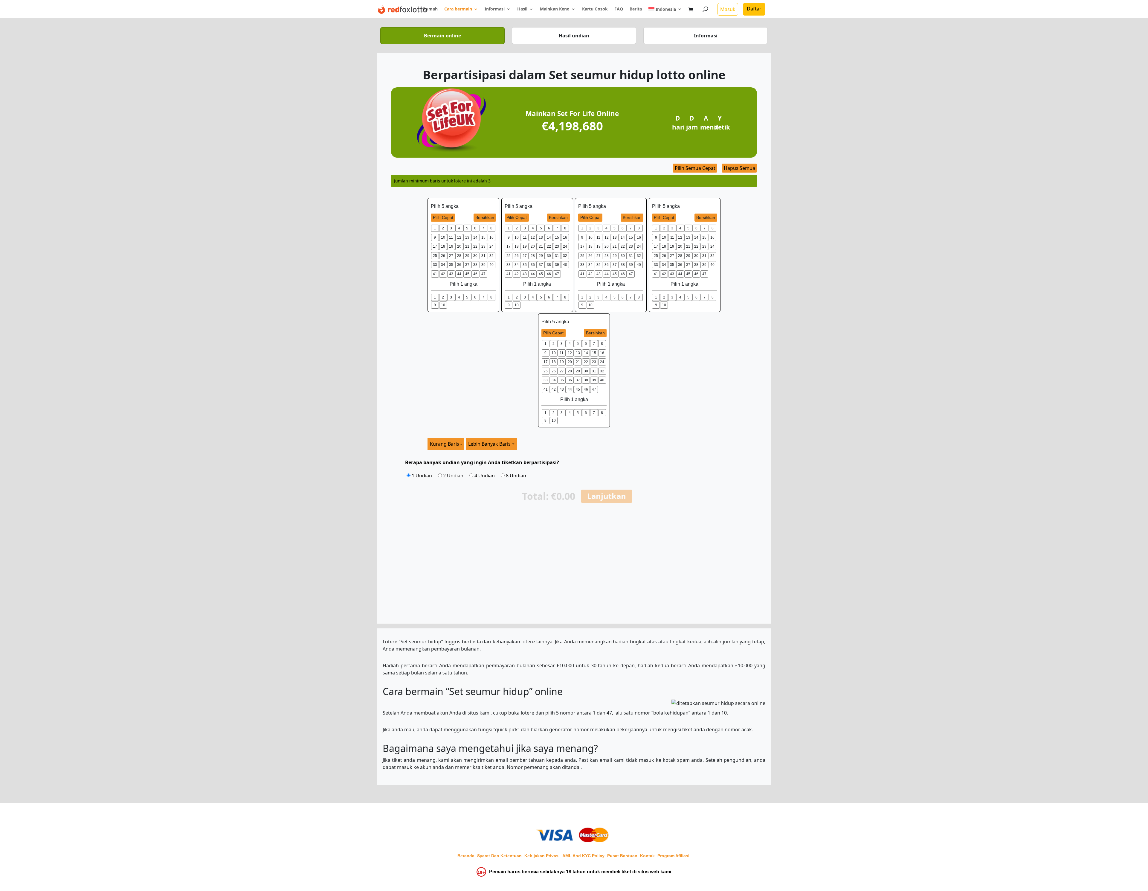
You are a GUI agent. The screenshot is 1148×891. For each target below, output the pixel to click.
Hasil (522, 9)
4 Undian (484, 475)
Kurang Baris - (446, 444)
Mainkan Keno (555, 9)
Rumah (430, 9)
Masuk (727, 9)
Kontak (647, 855)
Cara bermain (458, 9)
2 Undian (452, 475)
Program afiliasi (673, 855)
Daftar (754, 8)
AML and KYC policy (583, 855)
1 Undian (421, 475)
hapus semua (739, 168)
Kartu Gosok (595, 9)
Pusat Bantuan (622, 855)
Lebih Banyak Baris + (491, 444)
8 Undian (515, 475)
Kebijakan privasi (542, 855)
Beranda (465, 855)
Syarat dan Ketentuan (499, 855)
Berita (636, 9)
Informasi (495, 9)
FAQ (618, 9)
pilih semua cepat (695, 168)
